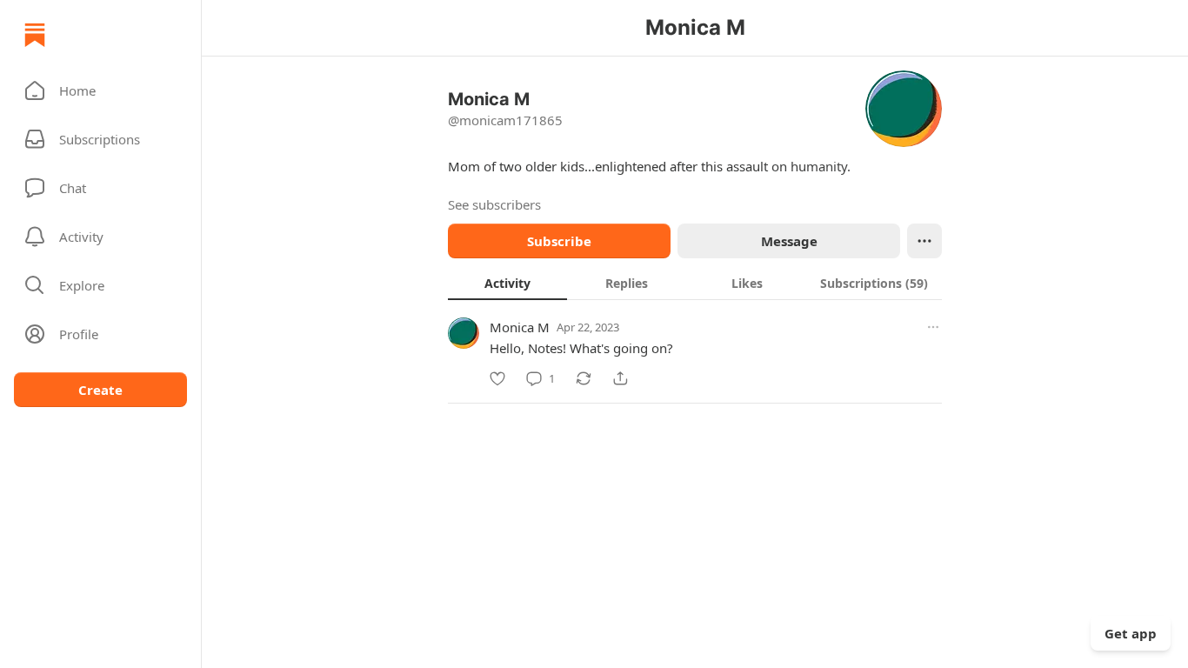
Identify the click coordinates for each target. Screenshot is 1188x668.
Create (100, 389)
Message (789, 241)
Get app (1131, 633)
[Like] (497, 378)
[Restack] (583, 378)
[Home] (35, 35)
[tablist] (695, 282)
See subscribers (494, 204)
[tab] (507, 282)
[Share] (620, 378)
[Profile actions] (924, 241)
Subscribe (559, 241)
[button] (100, 90)
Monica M (520, 327)
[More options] (933, 327)
